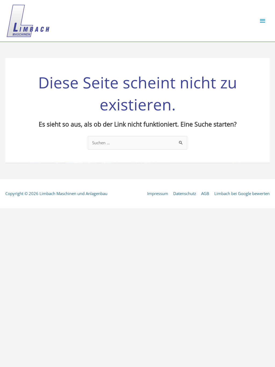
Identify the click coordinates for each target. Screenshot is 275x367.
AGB (205, 193)
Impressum (157, 193)
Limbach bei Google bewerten (242, 193)
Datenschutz (184, 193)
